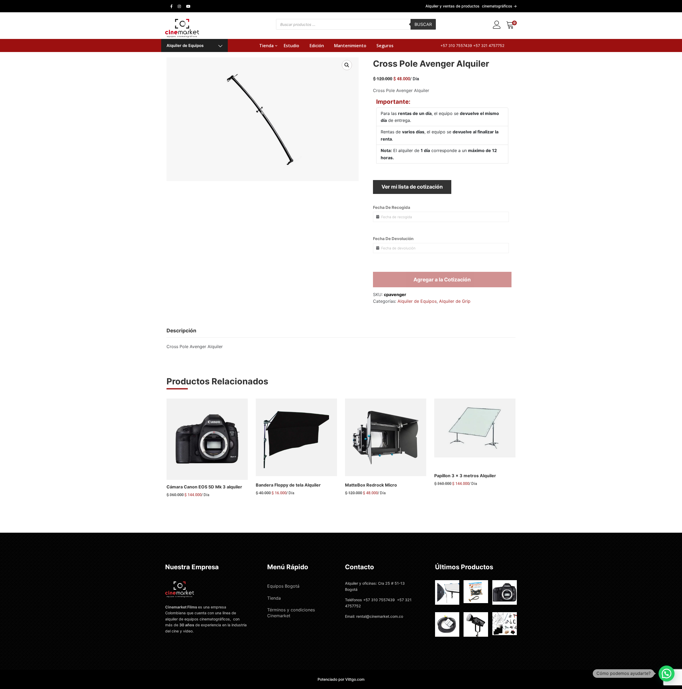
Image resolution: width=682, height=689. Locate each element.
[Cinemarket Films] (182, 27)
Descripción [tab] (181, 331)
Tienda (266, 46)
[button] (347, 65)
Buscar (423, 24)
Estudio (291, 46)
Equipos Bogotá (283, 586)
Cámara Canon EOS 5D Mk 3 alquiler (204, 486)
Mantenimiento (350, 46)
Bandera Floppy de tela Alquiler (288, 485)
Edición (317, 46)
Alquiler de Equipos (185, 45)
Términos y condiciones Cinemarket (291, 612)
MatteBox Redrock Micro (371, 485)
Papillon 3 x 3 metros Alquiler (465, 475)
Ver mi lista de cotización (412, 187)
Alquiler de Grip (454, 301)
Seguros (384, 46)
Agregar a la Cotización (442, 279)
